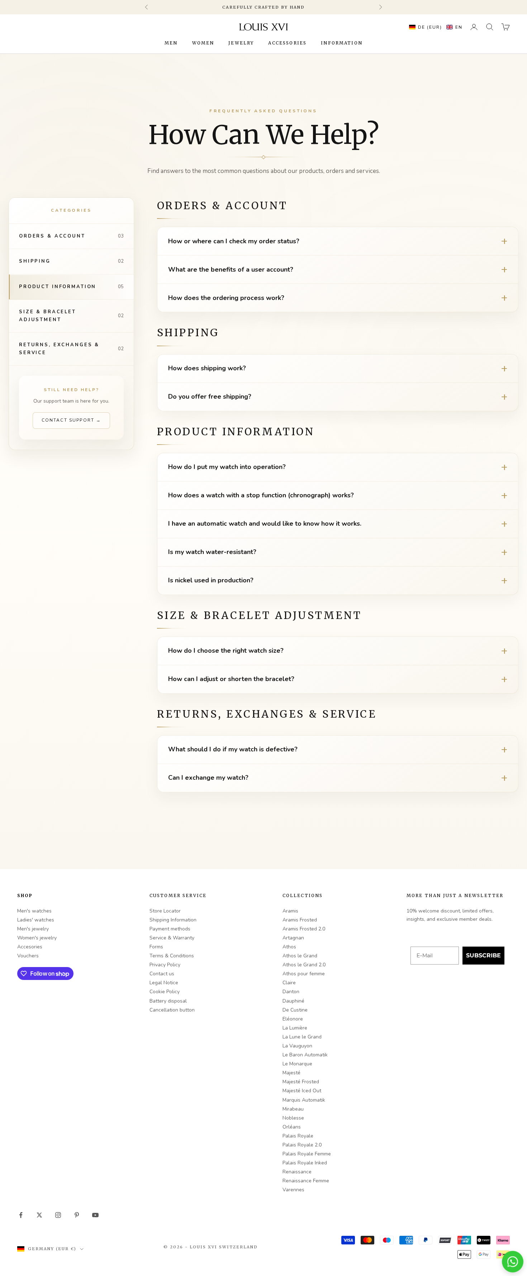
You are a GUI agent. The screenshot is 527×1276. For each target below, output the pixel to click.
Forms (156, 946)
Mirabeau (293, 1109)
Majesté (291, 1072)
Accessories (287, 43)
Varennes (293, 1189)
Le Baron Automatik (305, 1054)
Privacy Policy (164, 964)
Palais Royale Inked (305, 1162)
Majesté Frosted (301, 1081)
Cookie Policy (164, 991)
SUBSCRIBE (483, 955)
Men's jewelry (33, 928)
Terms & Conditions (171, 955)
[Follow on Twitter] (39, 1215)
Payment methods (169, 928)
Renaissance (297, 1171)
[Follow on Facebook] (20, 1215)
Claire (289, 982)
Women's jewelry (37, 937)
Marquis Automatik (304, 1100)
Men (171, 43)
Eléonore (293, 1018)
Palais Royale (298, 1135)
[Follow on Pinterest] (76, 1215)
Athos (289, 946)
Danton (291, 991)
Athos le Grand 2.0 (304, 964)
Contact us (161, 973)
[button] (433, 27)
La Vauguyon (297, 1045)
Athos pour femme (304, 973)
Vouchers (28, 955)
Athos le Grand (300, 955)
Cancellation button (172, 1010)
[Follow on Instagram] (58, 1215)
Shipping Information (172, 919)
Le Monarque (297, 1063)
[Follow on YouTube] (95, 1215)
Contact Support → (71, 420)
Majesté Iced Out (302, 1090)
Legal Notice (163, 982)
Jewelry (241, 43)
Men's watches (34, 910)
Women (203, 43)
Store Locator (165, 910)
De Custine (295, 1010)
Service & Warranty (171, 937)
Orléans (292, 1126)
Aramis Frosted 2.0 (304, 928)
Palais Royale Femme (307, 1153)
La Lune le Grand (302, 1036)
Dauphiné (293, 1001)
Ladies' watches (35, 919)
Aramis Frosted (300, 919)
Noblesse (293, 1118)
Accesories (29, 946)
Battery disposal (168, 1001)
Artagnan (293, 937)
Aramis (290, 910)
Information (341, 43)
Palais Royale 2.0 (302, 1144)
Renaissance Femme (306, 1180)
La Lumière (295, 1027)
